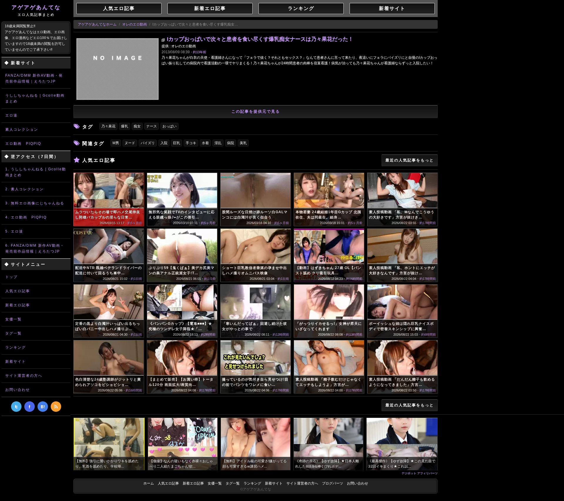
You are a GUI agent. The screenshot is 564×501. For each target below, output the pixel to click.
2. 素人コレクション (24, 189)
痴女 (137, 126)
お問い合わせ (17, 390)
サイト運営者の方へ (23, 376)
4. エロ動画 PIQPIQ (26, 217)
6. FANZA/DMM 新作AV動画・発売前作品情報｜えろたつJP (34, 248)
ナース (151, 126)
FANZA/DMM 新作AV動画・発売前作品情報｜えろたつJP (34, 78)
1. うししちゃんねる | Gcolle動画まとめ (35, 172)
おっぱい (169, 126)
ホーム (148, 483)
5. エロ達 (14, 231)
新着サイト (15, 361)
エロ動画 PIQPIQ (23, 144)
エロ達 (11, 115)
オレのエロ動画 (134, 24)
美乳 (243, 143)
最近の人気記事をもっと (409, 160)
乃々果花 (108, 126)
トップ (11, 277)
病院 (230, 143)
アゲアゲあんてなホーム (97, 24)
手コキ (191, 143)
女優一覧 (13, 319)
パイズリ (148, 143)
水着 (205, 143)
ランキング (15, 347)
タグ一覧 (13, 333)
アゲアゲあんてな (36, 10)
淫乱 (217, 143)
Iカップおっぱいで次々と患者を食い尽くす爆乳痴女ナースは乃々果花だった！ (260, 39)
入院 (163, 143)
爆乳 (124, 126)
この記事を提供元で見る (255, 111)
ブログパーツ (332, 483)
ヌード (130, 143)
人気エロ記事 (17, 291)
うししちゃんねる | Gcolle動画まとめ (35, 98)
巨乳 (176, 143)
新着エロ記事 (17, 305)
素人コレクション (21, 129)
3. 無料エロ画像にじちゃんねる (34, 203)
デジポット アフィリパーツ (420, 473)
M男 (116, 143)
